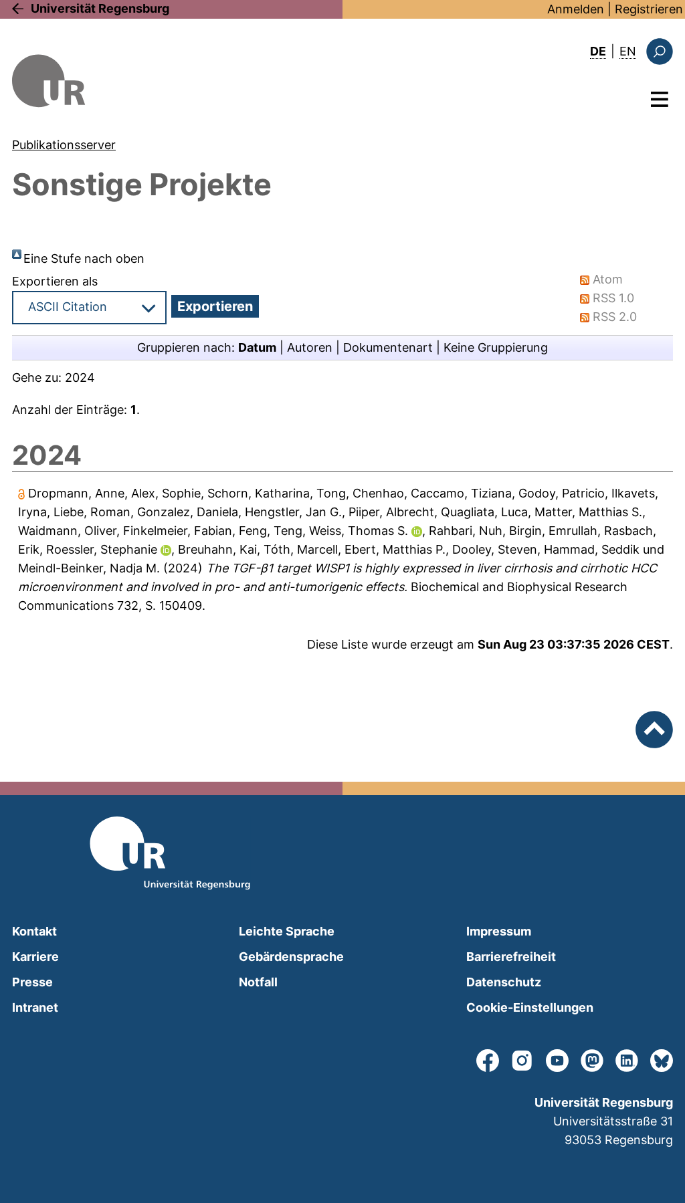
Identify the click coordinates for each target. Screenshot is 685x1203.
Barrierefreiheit (511, 957)
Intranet (35, 1007)
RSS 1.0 (613, 298)
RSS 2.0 (615, 317)
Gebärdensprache (291, 957)
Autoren (309, 347)
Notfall (258, 982)
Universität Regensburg (100, 8)
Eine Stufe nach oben (83, 258)
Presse (32, 982)
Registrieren (649, 9)
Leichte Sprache (286, 931)
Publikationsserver (64, 145)
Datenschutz (503, 982)
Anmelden (575, 9)
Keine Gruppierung (496, 347)
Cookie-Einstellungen (529, 1007)
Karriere (35, 957)
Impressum (498, 931)
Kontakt (34, 931)
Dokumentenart (388, 347)
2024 (80, 377)
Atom (608, 279)
